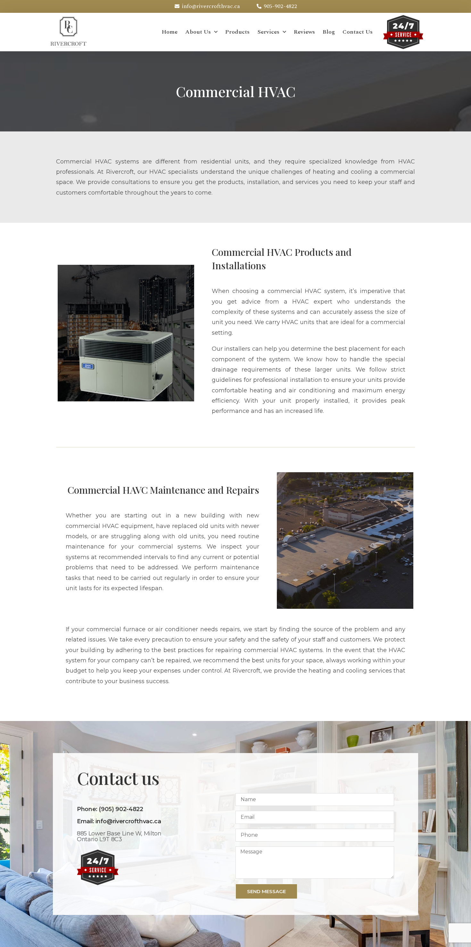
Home (170, 32)
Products (237, 32)
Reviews (304, 32)
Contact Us (358, 32)
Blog (329, 32)
